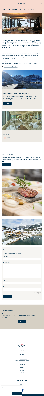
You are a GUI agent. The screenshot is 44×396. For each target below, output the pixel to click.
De (38, 3)
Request (7, 103)
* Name (5, 280)
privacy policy (17, 388)
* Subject (5, 256)
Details (8, 137)
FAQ (22, 373)
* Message (6, 262)
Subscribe (22, 321)
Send (7, 296)
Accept (17, 393)
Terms (40, 293)
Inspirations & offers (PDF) (10, 67)
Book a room (33, 395)
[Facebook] (18, 380)
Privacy (38, 293)
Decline (6, 393)
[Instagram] (20, 380)
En (41, 3)
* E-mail (5, 286)
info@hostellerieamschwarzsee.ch (22, 360)
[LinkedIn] (23, 380)
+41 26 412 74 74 (29, 159)
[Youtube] (26, 380)
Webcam (22, 372)
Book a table (22, 368)
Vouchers (22, 370)
